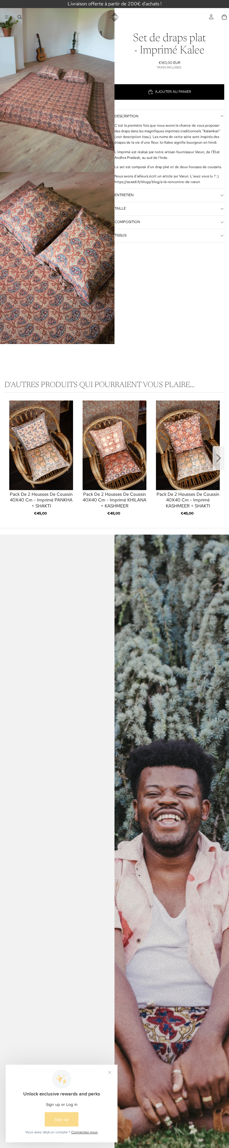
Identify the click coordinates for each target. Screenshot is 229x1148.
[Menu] (7, 17)
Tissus (120, 235)
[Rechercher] (19, 17)
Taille (120, 208)
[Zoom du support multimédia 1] (57, 86)
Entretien (124, 195)
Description (126, 116)
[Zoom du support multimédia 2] (57, 258)
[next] (219, 458)
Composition (127, 222)
